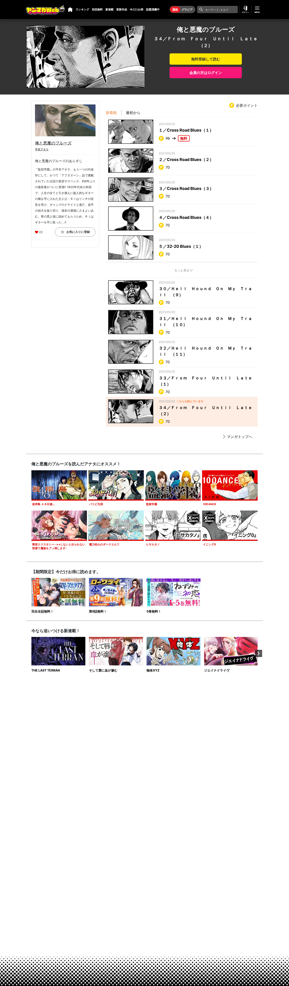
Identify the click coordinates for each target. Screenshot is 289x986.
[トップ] (70, 9)
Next (258, 653)
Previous (30, 653)
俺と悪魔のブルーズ (53, 143)
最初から (133, 112)
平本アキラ (42, 149)
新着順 (111, 112)
